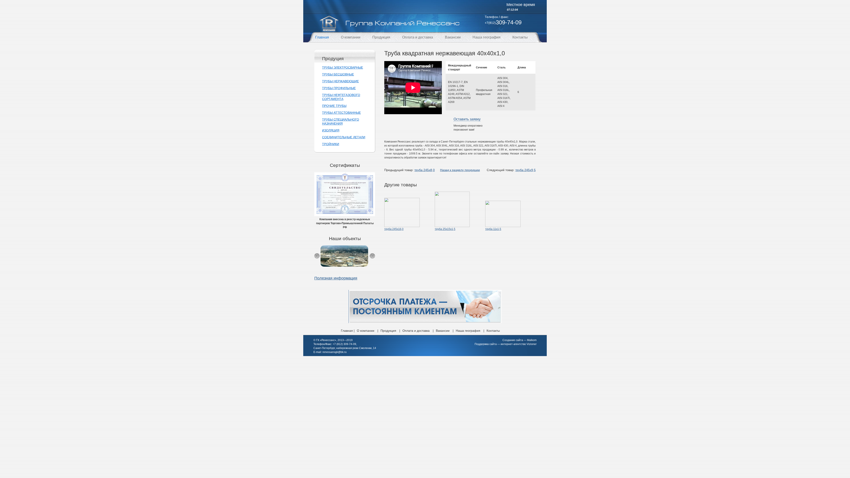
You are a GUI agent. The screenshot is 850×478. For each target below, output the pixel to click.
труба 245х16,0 (394, 229)
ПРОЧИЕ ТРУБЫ (334, 106)
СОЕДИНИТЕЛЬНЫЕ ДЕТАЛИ (343, 137)
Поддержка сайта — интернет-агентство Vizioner (506, 344)
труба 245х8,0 (424, 170)
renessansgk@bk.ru (335, 352)
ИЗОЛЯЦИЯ (330, 130)
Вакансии (453, 37)
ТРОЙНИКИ (330, 144)
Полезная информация (335, 278)
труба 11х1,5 (493, 229)
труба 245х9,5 (525, 170)
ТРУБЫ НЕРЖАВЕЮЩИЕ (340, 81)
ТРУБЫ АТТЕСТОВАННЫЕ (341, 112)
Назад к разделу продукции (460, 170)
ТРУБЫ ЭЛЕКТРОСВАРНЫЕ (342, 67)
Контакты (520, 37)
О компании (350, 37)
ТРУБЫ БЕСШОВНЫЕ (338, 74)
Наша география (486, 37)
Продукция (381, 37)
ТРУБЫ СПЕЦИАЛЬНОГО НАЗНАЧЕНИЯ (340, 121)
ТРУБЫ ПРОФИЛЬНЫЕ (339, 88)
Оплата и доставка (417, 37)
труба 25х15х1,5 (445, 229)
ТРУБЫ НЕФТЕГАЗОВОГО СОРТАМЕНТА (341, 97)
